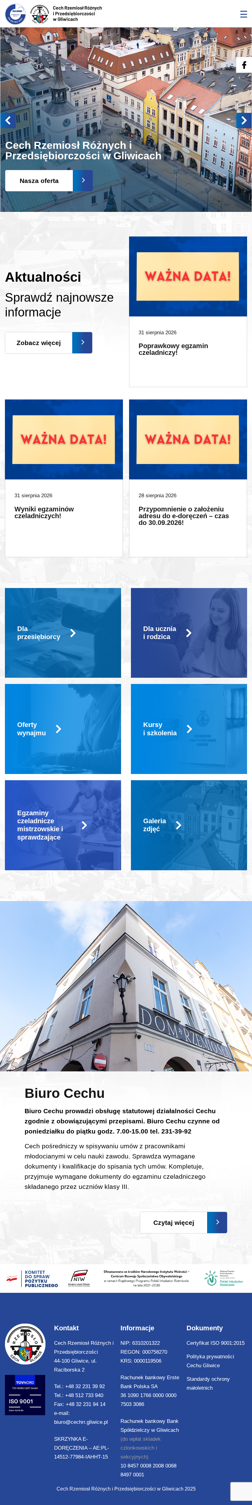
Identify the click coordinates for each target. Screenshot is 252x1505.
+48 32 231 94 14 (85, 1404)
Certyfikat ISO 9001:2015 (216, 1343)
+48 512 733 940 (84, 1395)
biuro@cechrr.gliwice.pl (81, 1422)
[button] (244, 120)
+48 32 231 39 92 (85, 1386)
